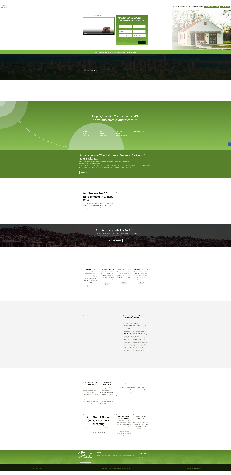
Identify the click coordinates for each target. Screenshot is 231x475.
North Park (86, 135)
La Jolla (118, 133)
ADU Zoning (140, 457)
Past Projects (195, 6)
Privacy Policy (211, 472)
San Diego (85, 131)
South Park (102, 131)
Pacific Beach (119, 131)
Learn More (90, 285)
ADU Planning (126, 52)
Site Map (204, 472)
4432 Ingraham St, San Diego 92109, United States (115, 468)
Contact (201, 6)
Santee (85, 133)
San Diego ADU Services (178, 6)
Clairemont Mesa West (138, 131)
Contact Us (198, 472)
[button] (229, 144)
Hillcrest (101, 133)
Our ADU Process (99, 52)
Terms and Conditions (220, 472)
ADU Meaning (118, 52)
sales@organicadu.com (124, 69)
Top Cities (133, 52)
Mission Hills (102, 135)
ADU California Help (115, 240)
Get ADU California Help (88, 173)
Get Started (85, 460)
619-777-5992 (107, 69)
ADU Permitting (141, 456)
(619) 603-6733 (37, 468)
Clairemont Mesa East (121, 135)
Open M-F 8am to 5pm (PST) (140, 69)
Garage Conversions (142, 459)
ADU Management (109, 52)
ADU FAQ (188, 6)
